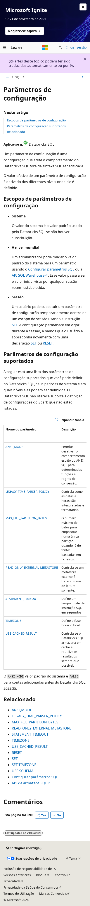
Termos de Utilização (18, 893)
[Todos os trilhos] (7, 77)
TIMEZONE (13, 621)
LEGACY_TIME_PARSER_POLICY (27, 491)
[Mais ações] (83, 77)
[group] (45, 547)
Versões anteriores (17, 875)
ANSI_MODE (14, 447)
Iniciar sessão (76, 47)
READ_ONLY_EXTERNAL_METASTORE (31, 567)
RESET (48, 343)
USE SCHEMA (22, 770)
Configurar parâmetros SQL (51, 269)
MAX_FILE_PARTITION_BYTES (26, 518)
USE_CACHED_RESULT (21, 633)
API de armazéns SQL (29, 783)
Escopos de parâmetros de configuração (36, 120)
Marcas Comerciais (53, 893)
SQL (18, 77)
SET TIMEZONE (24, 764)
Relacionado (16, 132)
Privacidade (12, 881)
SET (14, 325)
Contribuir (62, 875)
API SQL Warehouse (28, 275)
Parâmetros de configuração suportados (36, 126)
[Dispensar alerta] (83, 6)
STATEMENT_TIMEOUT (21, 599)
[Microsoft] (45, 47)
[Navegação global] (4, 47)
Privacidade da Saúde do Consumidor (31, 887)
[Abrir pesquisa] (60, 47)
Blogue (41, 875)
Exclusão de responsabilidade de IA (29, 869)
